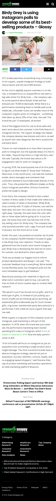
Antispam (35, 487)
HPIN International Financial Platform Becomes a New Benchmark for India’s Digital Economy (28, 462)
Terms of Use (22, 487)
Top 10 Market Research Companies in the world (25, 468)
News (22, 455)
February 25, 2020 (34, 32)
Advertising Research (7, 443)
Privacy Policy (7, 487)
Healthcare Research (25, 443)
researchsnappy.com (15, 495)
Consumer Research (6, 450)
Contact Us (6, 490)
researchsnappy (16, 32)
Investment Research (25, 450)
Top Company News (44, 443)
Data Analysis (8, 455)
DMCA (45, 487)
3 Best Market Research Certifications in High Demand (28, 472)
